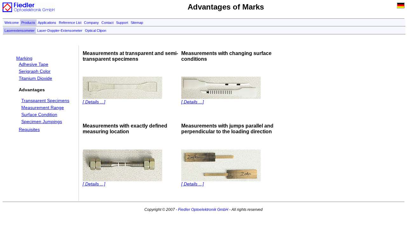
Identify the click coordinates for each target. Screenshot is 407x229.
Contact (107, 22)
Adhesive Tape (33, 64)
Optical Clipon (95, 30)
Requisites (29, 129)
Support (122, 22)
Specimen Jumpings (41, 121)
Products (28, 22)
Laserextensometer (19, 30)
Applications (47, 22)
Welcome (11, 22)
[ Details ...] (94, 101)
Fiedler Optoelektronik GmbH (203, 209)
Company (91, 22)
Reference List (70, 22)
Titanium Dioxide (35, 78)
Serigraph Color (35, 71)
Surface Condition (39, 114)
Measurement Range (42, 107)
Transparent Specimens (45, 100)
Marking (24, 58)
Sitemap (137, 22)
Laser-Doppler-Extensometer (59, 30)
